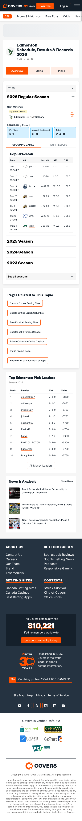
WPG (31, 216)
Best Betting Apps (19, 597)
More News (67, 481)
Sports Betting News (59, 559)
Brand (10, 568)
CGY (31, 176)
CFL (7, 16)
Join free (45, 6)
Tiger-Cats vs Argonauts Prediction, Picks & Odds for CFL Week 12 (45, 522)
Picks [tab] (61, 70)
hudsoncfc (26, 448)
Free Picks (51, 16)
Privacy (40, 695)
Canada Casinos (17, 592)
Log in (64, 6)
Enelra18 (25, 429)
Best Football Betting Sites (24, 322)
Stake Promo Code (20, 351)
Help (30, 695)
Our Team (13, 564)
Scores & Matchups (28, 16)
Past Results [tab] (58, 144)
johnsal (25, 416)
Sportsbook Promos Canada (25, 331)
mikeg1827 (27, 409)
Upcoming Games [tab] (23, 144)
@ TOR (32, 186)
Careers (11, 559)
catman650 (27, 422)
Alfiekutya (26, 403)
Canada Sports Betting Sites (25, 303)
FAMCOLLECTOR (30, 442)
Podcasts (50, 564)
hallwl (24, 436)
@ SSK (32, 226)
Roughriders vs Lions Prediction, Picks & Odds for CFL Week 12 (47, 506)
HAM (31, 196)
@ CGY (32, 166)
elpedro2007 (28, 396)
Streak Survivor (55, 588)
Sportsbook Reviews (59, 554)
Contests (53, 580)
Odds (66, 16)
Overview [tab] (17, 70)
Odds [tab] (39, 70)
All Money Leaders (41, 465)
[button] (73, 97)
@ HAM (32, 206)
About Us (14, 547)
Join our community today (41, 640)
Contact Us (14, 554)
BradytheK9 (27, 455)
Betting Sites (19, 580)
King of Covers (55, 592)
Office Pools (53, 597)
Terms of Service (58, 695)
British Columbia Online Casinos (27, 341)
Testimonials (15, 573)
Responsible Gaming (58, 568)
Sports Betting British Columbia (27, 312)
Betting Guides (58, 547)
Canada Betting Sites (21, 588)
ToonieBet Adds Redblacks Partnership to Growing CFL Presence (44, 491)
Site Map (19, 695)
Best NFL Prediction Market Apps (28, 360)
